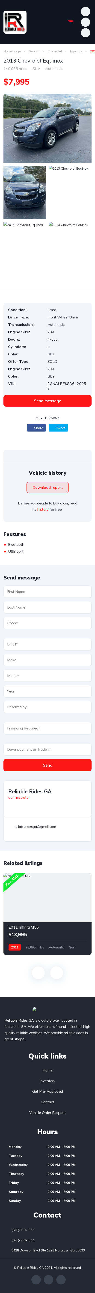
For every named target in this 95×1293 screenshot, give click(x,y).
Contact (47, 1102)
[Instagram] (61, 1279)
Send (47, 765)
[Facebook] (36, 1279)
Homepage (12, 51)
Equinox (76, 51)
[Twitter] (48, 1279)
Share (38, 428)
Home (48, 1070)
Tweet (60, 428)
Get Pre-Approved (47, 1091)
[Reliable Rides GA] (15, 22)
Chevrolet (55, 51)
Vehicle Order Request (47, 1112)
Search (34, 51)
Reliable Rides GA (29, 791)
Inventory (48, 1080)
